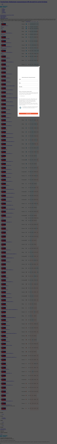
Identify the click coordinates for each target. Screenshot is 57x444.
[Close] (39, 66)
